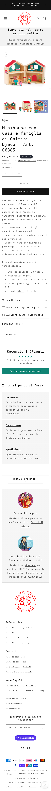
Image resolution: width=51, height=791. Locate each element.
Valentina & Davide (32, 44)
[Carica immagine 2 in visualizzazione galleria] (25, 106)
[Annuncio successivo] (46, 5)
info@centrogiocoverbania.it (18, 667)
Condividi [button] (10, 334)
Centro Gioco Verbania (23, 770)
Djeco (20, 291)
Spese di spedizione (27, 160)
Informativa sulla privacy (17, 643)
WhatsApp (30, 565)
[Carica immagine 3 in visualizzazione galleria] (41, 106)
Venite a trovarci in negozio (19, 672)
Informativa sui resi (15, 633)
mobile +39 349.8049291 (16, 662)
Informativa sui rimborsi (31, 774)
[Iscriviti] (42, 727)
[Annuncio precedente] (5, 5)
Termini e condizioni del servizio (21, 638)
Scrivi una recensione (25, 371)
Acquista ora (25, 191)
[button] (6, 18)
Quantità (7, 168)
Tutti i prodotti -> (25, 480)
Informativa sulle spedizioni (19, 628)
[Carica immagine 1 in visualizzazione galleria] (10, 106)
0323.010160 (34, 577)
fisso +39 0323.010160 (15, 657)
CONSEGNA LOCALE (12, 324)
